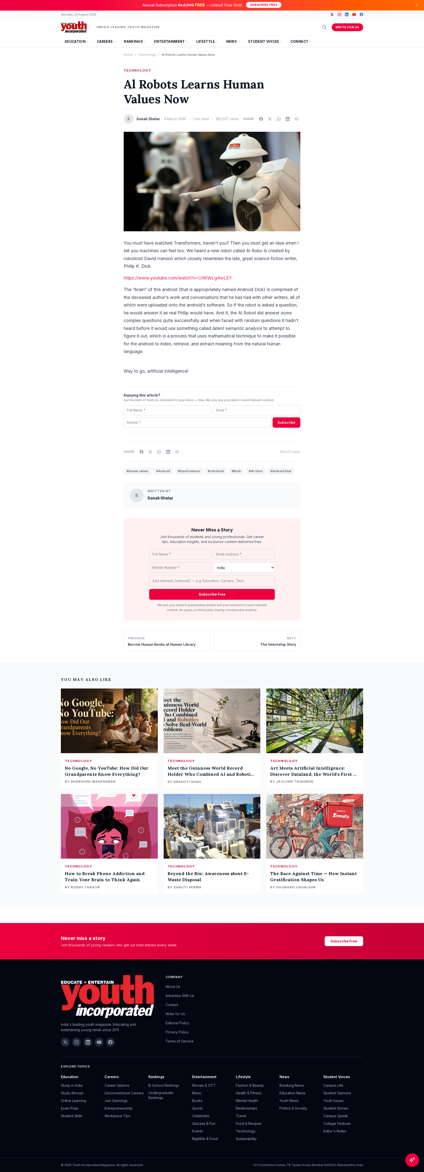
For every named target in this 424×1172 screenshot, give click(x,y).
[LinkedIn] (346, 14)
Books (197, 1101)
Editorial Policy (177, 1023)
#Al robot (256, 471)
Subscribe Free (264, 5)
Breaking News (291, 1085)
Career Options (117, 1085)
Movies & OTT (204, 1085)
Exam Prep (69, 1108)
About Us (173, 986)
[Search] (324, 27)
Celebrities (201, 1116)
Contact (172, 1005)
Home (128, 55)
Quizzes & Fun (203, 1123)
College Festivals (337, 1123)
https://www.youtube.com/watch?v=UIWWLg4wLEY (178, 277)
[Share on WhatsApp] (279, 119)
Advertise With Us (180, 996)
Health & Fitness (249, 1093)
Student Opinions (337, 1093)
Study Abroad (72, 1093)
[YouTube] (354, 14)
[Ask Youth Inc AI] (412, 1160)
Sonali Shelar (160, 498)
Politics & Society (293, 1108)
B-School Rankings (163, 1085)
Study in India (71, 1085)
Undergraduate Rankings (160, 1095)
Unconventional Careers (124, 1093)
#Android (163, 471)
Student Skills (71, 1116)
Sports (197, 1108)
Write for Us (347, 27)
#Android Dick (280, 471)
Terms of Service (180, 1041)
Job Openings (116, 1101)
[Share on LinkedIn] (288, 119)
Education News (292, 1093)
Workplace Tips (117, 1116)
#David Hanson (189, 471)
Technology (147, 55)
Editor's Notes (334, 1131)
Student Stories (335, 1108)
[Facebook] (361, 14)
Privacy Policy (177, 1032)
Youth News (289, 1101)
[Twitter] (332, 14)
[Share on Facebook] (261, 119)
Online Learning (73, 1101)
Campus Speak (335, 1116)
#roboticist (216, 471)
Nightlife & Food (205, 1139)
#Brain (236, 471)
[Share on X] (270, 119)
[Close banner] (416, 4)
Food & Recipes (249, 1123)
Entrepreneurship (118, 1108)
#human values (137, 471)
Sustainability (246, 1139)
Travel (241, 1116)
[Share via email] (296, 119)
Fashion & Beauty (250, 1085)
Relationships (246, 1108)
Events (197, 1131)
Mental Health (247, 1101)
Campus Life (333, 1085)
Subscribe (286, 422)
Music (196, 1093)
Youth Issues (333, 1101)
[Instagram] (339, 14)
